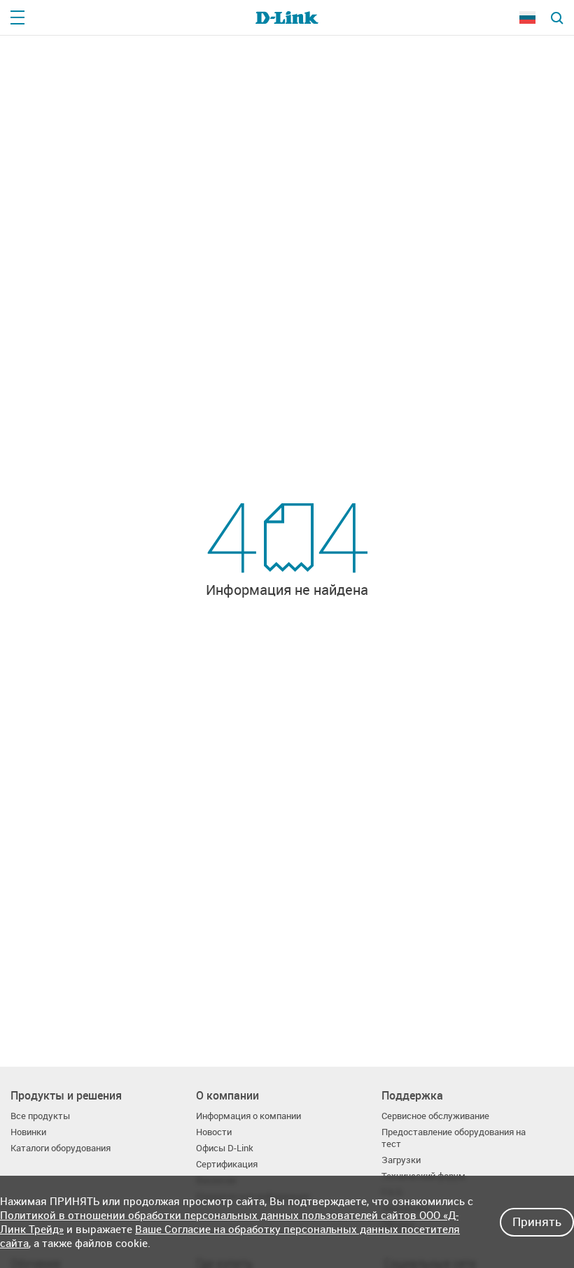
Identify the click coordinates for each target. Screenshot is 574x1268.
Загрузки (401, 1160)
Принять (536, 1221)
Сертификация (227, 1164)
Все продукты (40, 1116)
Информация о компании (248, 1116)
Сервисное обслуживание (435, 1116)
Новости (214, 1132)
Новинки (28, 1132)
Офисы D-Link (224, 1148)
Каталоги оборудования (60, 1148)
